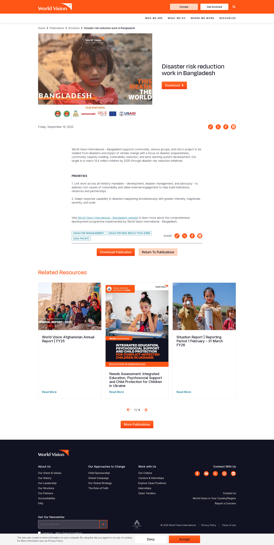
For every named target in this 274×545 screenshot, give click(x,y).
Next (145, 409)
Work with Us (147, 466)
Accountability (46, 498)
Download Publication (116, 252)
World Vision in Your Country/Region (214, 498)
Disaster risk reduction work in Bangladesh (109, 28)
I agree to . (62, 533)
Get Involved (214, 6)
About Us (44, 466)
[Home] (51, 6)
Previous (128, 409)
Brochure (74, 28)
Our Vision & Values (49, 473)
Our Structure (46, 488)
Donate (184, 6)
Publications (57, 28)
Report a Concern (225, 503)
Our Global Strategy (100, 483)
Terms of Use (229, 525)
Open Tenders (147, 493)
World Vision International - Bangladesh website (107, 217)
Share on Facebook (225, 126)
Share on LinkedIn (233, 126)
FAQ (40, 503)
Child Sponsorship (99, 473)
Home (41, 28)
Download (172, 85)
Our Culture (145, 473)
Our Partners (45, 493)
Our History (45, 478)
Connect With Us (224, 466)
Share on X (218, 126)
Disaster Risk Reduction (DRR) (129, 233)
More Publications (137, 424)
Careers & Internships (151, 478)
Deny (151, 539)
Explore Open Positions (152, 483)
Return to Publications (158, 252)
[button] (234, 6)
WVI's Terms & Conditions (68, 533)
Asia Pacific (81, 238)
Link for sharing (210, 126)
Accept (184, 539)
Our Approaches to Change (106, 466)
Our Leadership (47, 483)
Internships (144, 488)
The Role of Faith (98, 488)
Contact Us (229, 493)
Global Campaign (98, 478)
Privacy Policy (208, 525)
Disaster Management (88, 233)
